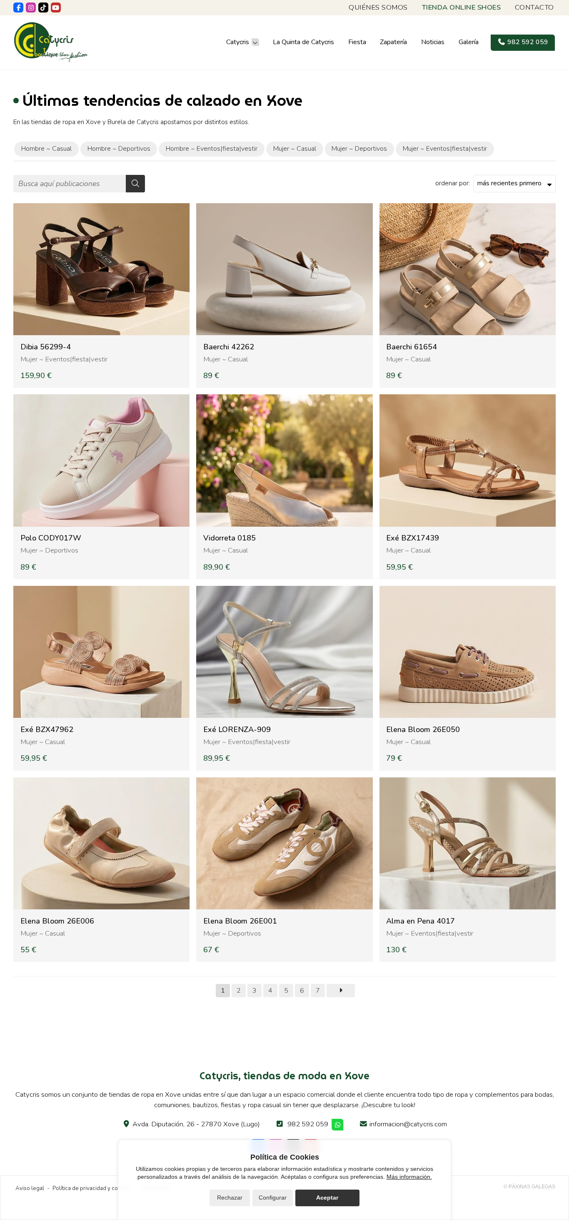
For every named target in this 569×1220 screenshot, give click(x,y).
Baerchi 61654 (411, 347)
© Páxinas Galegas (529, 1187)
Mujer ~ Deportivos (49, 550)
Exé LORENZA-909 (237, 729)
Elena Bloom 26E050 (423, 729)
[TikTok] (43, 7)
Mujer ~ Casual (225, 359)
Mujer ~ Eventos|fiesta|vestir (63, 359)
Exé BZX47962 (46, 729)
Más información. (409, 1176)
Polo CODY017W (50, 538)
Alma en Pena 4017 (420, 921)
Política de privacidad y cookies (92, 1188)
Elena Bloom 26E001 (240, 921)
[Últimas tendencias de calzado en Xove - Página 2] (341, 990)
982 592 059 (307, 1124)
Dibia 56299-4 (45, 347)
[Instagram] (31, 7)
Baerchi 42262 (228, 347)
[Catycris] (50, 42)
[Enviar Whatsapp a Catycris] (338, 1124)
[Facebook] (18, 7)
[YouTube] (56, 7)
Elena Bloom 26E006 (57, 921)
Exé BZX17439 (412, 538)
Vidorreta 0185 (229, 538)
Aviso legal (29, 1188)
